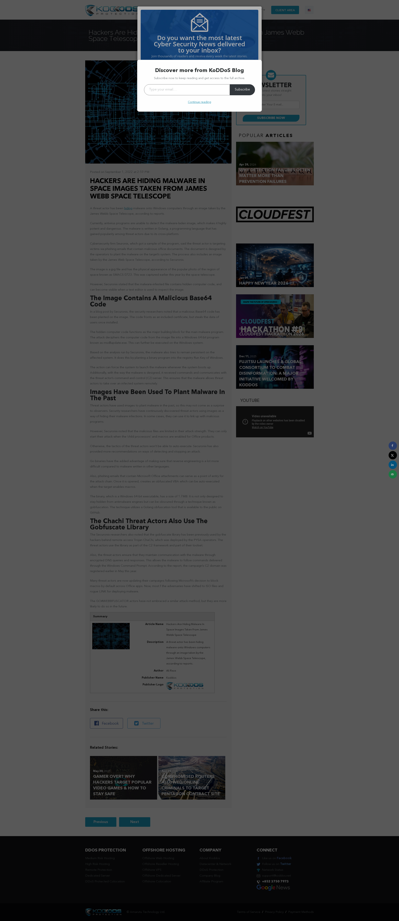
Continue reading (199, 102)
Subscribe (242, 89)
